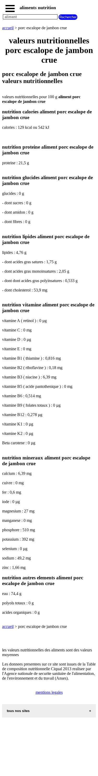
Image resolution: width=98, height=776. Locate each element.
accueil (8, 28)
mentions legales (49, 692)
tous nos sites (18, 711)
